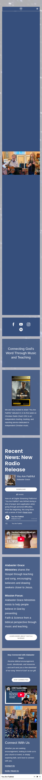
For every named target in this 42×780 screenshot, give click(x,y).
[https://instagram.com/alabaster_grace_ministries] (28, 324)
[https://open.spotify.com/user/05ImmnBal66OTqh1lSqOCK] (21, 329)
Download (21, 489)
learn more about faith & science (21, 637)
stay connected (21, 680)
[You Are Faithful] (10, 480)
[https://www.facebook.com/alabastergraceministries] (13, 324)
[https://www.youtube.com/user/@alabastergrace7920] (21, 324)
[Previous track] (34, 777)
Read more (27, 512)
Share (21, 494)
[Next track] (40, 777)
